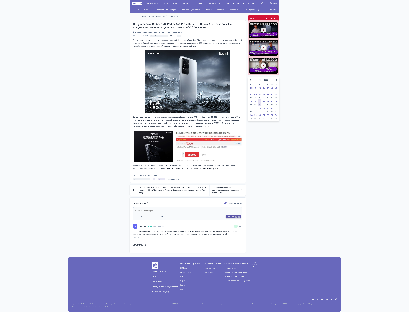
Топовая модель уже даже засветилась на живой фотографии (192, 168)
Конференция (152, 3)
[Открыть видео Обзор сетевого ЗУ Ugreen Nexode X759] (263, 30)
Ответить (136, 237)
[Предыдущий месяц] (250, 80)
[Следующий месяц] (277, 80)
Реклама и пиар (231, 268)
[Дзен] (233, 3)
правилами (238, 203)
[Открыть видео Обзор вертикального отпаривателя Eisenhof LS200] (263, 66)
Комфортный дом (253, 10)
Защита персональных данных (237, 281)
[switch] (225, 203)
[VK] (313, 299)
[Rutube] (275, 18)
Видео (253, 18)
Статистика (208, 272)
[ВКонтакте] (228, 3)
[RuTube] (253, 3)
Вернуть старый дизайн (161, 292)
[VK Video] (271, 18)
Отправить (233, 217)
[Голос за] (240, 226)
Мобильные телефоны (154, 16)
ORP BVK (142, 226)
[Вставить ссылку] (162, 216)
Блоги (165, 3)
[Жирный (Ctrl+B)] (136, 216)
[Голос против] (231, 226)
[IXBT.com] (134, 16)
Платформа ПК (235, 10)
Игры (175, 3)
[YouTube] (238, 3)
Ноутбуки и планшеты (214, 10)
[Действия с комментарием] (146, 237)
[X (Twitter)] (248, 3)
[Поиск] (262, 3)
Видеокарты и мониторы (165, 10)
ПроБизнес (198, 3)
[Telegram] (243, 3)
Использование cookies (234, 276)
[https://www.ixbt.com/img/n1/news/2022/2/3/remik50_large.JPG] (187, 145)
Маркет (185, 3)
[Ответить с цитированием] (142, 237)
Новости (135, 10)
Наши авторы (209, 268)
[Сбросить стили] (156, 216)
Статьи (147, 10)
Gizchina (146, 175)
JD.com (154, 175)
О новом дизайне (159, 282)
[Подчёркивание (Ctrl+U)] (146, 216)
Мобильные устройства (190, 10)
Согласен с (231, 203)
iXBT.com (184, 268)
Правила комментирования (235, 272)
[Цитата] (151, 216)
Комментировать (140, 245)
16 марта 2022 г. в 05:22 (160, 226)
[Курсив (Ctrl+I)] (141, 216)
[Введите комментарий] (187, 210)
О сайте (155, 276)
